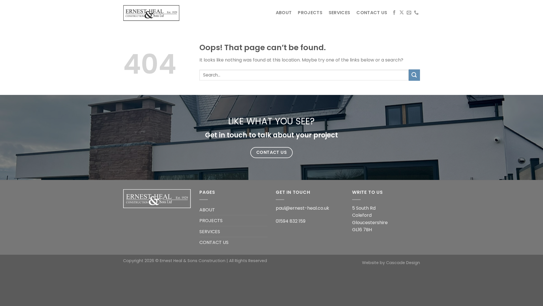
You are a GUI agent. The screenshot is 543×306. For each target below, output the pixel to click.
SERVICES (339, 12)
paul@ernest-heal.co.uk (302, 208)
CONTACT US (371, 12)
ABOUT (284, 12)
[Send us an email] (409, 12)
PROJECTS (310, 12)
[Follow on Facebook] (394, 12)
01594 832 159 (290, 221)
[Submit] (414, 74)
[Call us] (416, 12)
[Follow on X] (401, 12)
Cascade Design (403, 262)
